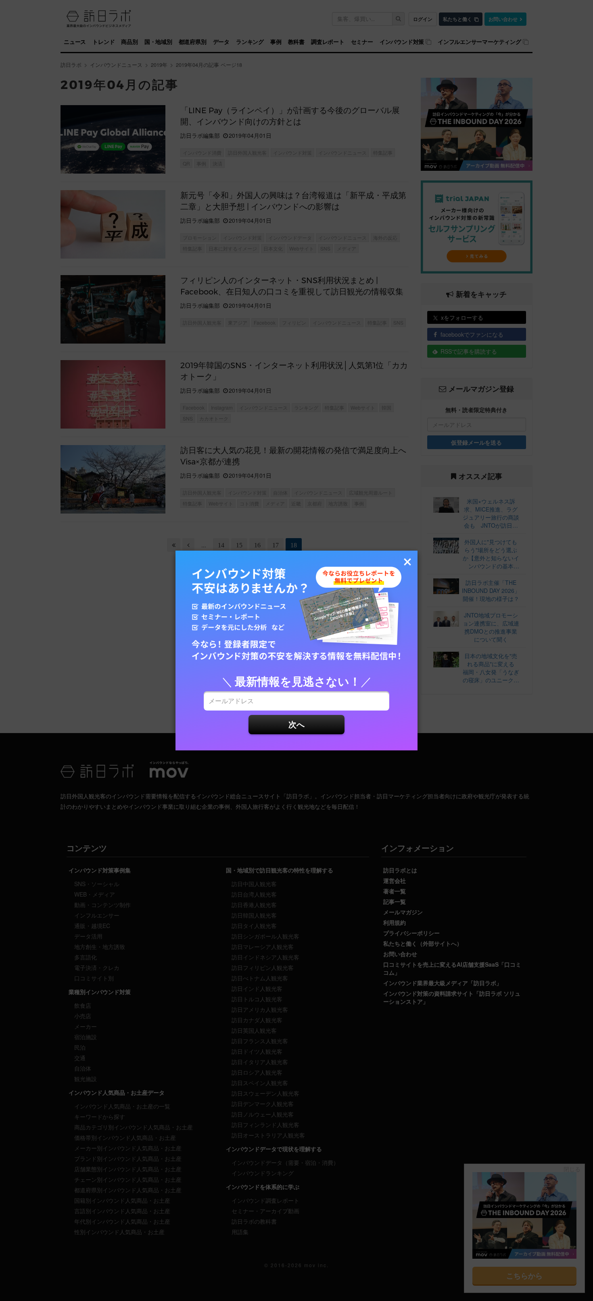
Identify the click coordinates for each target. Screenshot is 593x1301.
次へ (296, 724)
